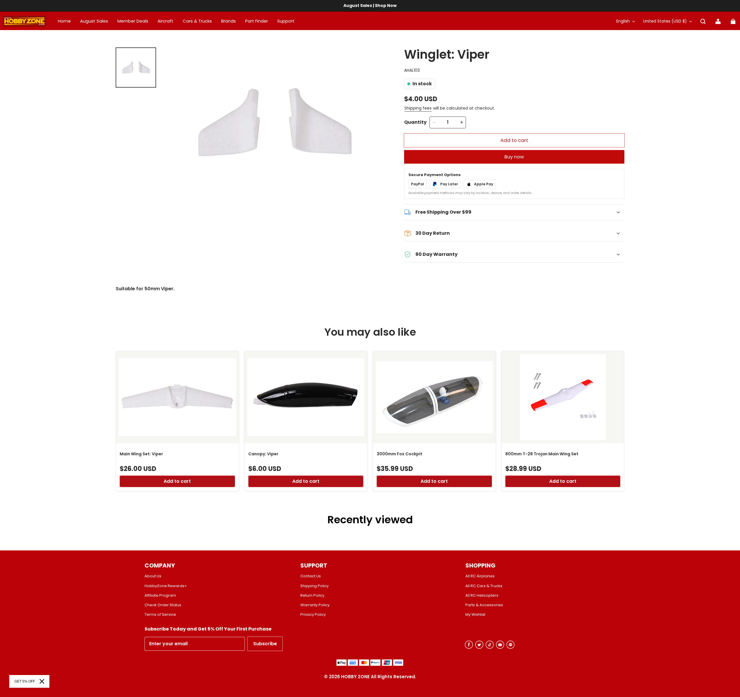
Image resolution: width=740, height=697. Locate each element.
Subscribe (265, 643)
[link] (286, 21)
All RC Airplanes (480, 576)
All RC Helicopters (481, 595)
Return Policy (312, 595)
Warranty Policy (315, 605)
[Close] (42, 681)
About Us (153, 576)
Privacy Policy (313, 614)
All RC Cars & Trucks (483, 586)
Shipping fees (418, 108)
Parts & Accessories (484, 605)
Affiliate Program (160, 595)
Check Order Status (163, 605)
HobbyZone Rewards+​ (166, 586)
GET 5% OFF (24, 681)
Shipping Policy (314, 586)
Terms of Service (160, 614)
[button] (703, 21)
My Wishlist (475, 614)
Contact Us (310, 576)
